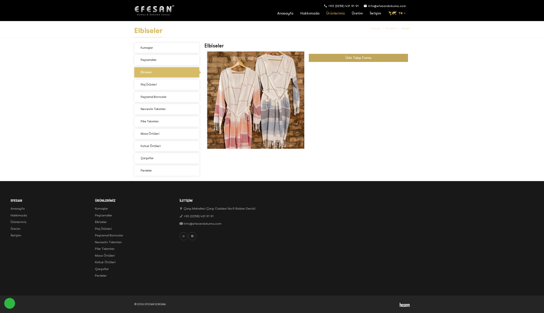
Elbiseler (146, 72)
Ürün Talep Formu (358, 58)
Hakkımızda (309, 13)
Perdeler (146, 170)
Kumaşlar (147, 47)
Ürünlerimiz (335, 13)
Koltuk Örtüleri (151, 146)
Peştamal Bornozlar (154, 97)
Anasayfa (285, 13)
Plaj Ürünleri (149, 84)
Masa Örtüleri (150, 133)
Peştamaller (149, 59)
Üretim (357, 13)
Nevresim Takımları (153, 109)
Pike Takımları (150, 121)
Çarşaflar (147, 158)
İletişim (375, 13)
